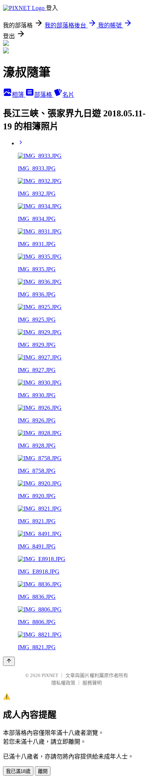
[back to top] (9, 661)
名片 (68, 95)
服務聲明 (92, 683)
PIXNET (50, 675)
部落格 (43, 95)
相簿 (18, 95)
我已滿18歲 (18, 771)
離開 (43, 771)
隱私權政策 (63, 683)
